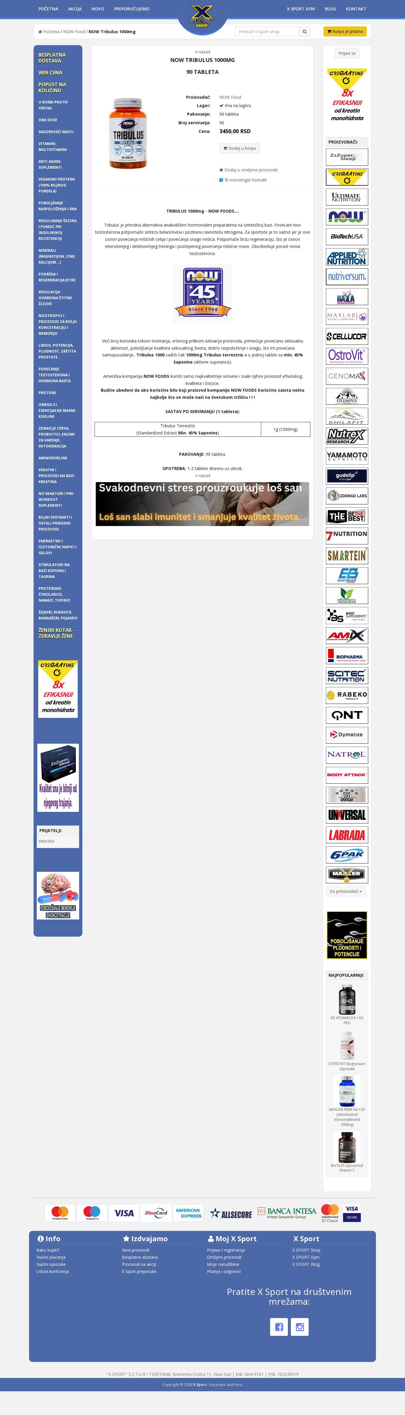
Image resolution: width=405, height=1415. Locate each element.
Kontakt (356, 9)
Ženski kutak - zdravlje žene (57, 633)
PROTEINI (47, 392)
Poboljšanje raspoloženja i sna (58, 205)
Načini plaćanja (51, 1257)
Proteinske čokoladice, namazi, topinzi (54, 594)
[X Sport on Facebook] (279, 1327)
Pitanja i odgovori (224, 1271)
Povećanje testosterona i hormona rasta (55, 375)
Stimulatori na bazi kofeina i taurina (54, 570)
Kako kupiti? (47, 1250)
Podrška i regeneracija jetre (57, 277)
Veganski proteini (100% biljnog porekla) (57, 185)
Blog (330, 9)
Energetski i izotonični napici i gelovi (57, 546)
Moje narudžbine (223, 1264)
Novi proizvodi (135, 1250)
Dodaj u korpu (241, 148)
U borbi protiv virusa (53, 105)
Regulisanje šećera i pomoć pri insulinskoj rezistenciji (57, 229)
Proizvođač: (198, 97)
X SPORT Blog (306, 1264)
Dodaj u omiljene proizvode (250, 170)
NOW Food (74, 31)
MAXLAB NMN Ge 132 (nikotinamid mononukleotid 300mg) (347, 1117)
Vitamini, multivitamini (53, 146)
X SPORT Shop (306, 1250)
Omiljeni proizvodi (224, 1257)
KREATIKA (47, 841)
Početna (48, 9)
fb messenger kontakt (246, 180)
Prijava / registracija (226, 1250)
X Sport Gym (301, 9)
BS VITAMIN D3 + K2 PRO (347, 1020)
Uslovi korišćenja (52, 1271)
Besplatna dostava (52, 58)
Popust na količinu (52, 87)
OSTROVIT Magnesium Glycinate (347, 1066)
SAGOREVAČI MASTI (56, 131)
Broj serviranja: (194, 122)
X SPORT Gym (306, 1257)
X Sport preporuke (139, 1271)
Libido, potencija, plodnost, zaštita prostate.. (57, 351)
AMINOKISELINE (53, 457)
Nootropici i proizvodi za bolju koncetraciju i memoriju (58, 324)
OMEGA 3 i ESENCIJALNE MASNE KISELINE (57, 410)
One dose (48, 119)
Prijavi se (347, 53)
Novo (98, 9)
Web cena (50, 72)
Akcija (75, 9)
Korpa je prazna (347, 31)
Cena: (205, 131)
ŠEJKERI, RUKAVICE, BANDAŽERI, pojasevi (58, 615)
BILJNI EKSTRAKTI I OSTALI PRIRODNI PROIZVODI (55, 523)
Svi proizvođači (345, 891)
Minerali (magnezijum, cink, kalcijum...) (57, 256)
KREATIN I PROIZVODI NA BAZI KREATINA (56, 475)
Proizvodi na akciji (139, 1264)
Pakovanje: (199, 114)
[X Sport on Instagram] (300, 1327)
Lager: (204, 105)
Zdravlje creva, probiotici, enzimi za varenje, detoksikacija (57, 437)
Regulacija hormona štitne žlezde (55, 297)
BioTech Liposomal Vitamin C (347, 1168)
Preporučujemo (131, 9)
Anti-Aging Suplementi (50, 164)
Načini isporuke (51, 1264)
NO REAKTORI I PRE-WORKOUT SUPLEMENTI (57, 499)
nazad (203, 52)
